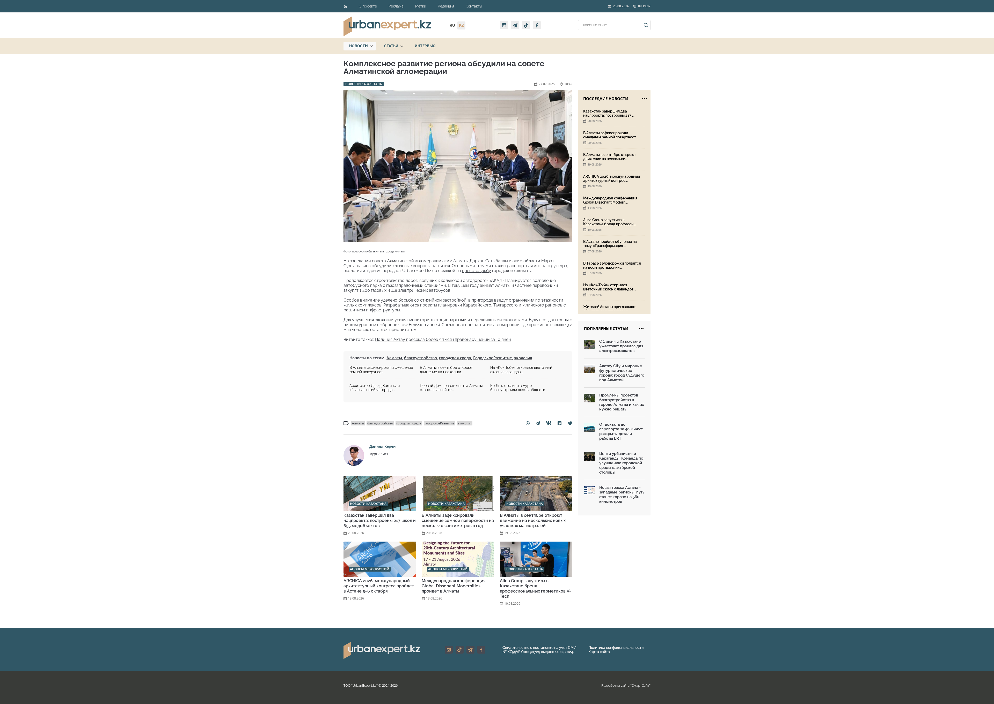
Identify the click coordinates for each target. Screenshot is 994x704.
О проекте (368, 6)
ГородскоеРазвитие (492, 357)
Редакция (446, 6)
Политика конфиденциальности (616, 648)
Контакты (474, 6)
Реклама (396, 6)
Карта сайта (599, 652)
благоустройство (420, 357)
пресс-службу (476, 270)
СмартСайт (640, 685)
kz (461, 25)
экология (523, 357)
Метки (420, 6)
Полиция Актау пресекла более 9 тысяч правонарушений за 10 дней (443, 339)
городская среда (455, 357)
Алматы (394, 357)
